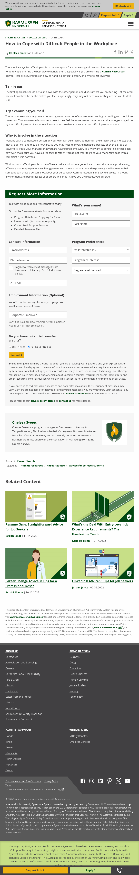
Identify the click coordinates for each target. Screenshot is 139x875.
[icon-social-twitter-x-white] (118, 781)
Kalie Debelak (81, 541)
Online (9, 770)
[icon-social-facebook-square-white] (83, 781)
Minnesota (11, 753)
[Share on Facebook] (115, 52)
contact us (65, 400)
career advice (56, 465)
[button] (131, 24)
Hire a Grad (12, 679)
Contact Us (11, 657)
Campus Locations (18, 730)
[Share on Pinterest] (126, 52)
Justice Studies (78, 685)
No (23, 346)
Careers (9, 668)
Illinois (8, 741)
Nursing (74, 691)
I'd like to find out (41, 346)
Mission (9, 702)
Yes (14, 346)
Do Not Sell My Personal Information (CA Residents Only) (33, 789)
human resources (32, 465)
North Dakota (13, 758)
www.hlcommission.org (107, 627)
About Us (11, 651)
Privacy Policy (51, 781)
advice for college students (86, 465)
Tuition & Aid (79, 730)
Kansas (9, 747)
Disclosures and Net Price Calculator (23, 781)
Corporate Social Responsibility (22, 674)
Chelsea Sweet (18, 53)
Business (75, 657)
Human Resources (113, 71)
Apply (127, 15)
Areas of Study (80, 651)
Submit (15, 355)
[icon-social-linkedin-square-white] (100, 781)
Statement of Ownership (19, 719)
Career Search (26, 461)
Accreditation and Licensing (21, 662)
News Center (12, 708)
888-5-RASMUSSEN (77, 393)
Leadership (11, 691)
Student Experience (15, 37)
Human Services (79, 679)
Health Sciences (78, 674)
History (9, 685)
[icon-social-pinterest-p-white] (109, 781)
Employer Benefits (80, 741)
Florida (9, 736)
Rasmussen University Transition (23, 713)
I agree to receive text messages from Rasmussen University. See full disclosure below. (39, 270)
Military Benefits (78, 736)
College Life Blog (38, 37)
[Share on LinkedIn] (120, 52)
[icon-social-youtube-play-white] (127, 781)
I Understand (122, 5)
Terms (8, 785)
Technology (76, 696)
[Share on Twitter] (132, 52)
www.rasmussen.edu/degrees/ (27, 616)
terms (51, 400)
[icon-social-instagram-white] (91, 781)
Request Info (109, 15)
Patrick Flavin (14, 592)
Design (73, 662)
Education (75, 668)
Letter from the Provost (18, 696)
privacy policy (39, 400)
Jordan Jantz (13, 536)
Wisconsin (11, 764)
